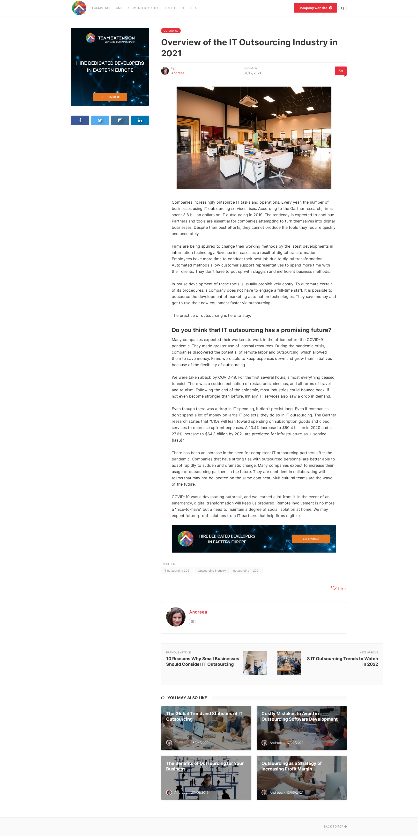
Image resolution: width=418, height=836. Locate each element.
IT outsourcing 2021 (177, 570)
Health (169, 8)
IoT (182, 8)
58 (341, 71)
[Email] (192, 621)
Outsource (171, 30)
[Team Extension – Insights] (79, 8)
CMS (119, 8)
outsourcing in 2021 (246, 570)
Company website (313, 8)
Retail (194, 8)
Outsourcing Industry (212, 570)
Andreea (178, 73)
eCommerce (101, 8)
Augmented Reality (143, 8)
